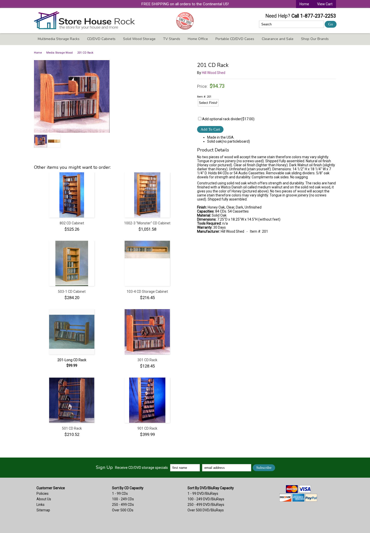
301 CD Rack (147, 360)
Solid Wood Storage (139, 38)
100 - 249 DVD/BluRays (206, 499)
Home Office (198, 38)
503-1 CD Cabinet (72, 292)
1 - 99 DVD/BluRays (203, 493)
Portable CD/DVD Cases (234, 38)
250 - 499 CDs (123, 505)
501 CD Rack (72, 428)
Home (304, 4)
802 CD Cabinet (72, 223)
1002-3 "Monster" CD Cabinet (147, 223)
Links (40, 505)
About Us (43, 499)
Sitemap (43, 510)
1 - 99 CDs (120, 493)
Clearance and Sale (277, 38)
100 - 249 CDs (123, 499)
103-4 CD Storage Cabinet (147, 292)
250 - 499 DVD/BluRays (206, 505)
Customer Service (50, 488)
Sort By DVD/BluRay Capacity (211, 488)
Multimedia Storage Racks (59, 38)
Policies (42, 493)
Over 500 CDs (122, 510)
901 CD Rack (147, 428)
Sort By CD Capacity (127, 488)
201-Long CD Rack (71, 360)
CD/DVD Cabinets (101, 38)
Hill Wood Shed (213, 73)
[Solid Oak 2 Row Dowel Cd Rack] (109, 97)
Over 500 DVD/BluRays (206, 510)
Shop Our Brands (315, 38)
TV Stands (171, 38)
